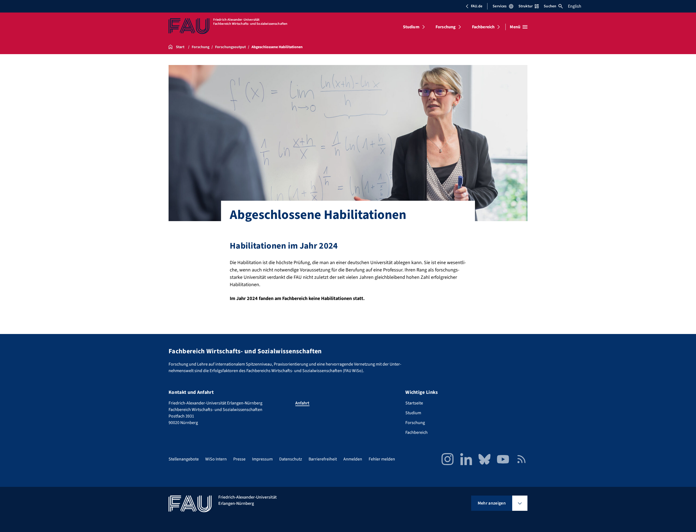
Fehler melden (382, 459)
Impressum (262, 459)
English (574, 6)
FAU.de (476, 6)
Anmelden (352, 459)
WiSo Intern (216, 459)
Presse (239, 459)
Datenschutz (290, 459)
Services (500, 6)
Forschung (446, 27)
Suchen (550, 6)
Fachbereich (483, 27)
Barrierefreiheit (323, 459)
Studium (411, 27)
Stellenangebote (184, 459)
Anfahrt (302, 403)
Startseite (414, 403)
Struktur (525, 6)
